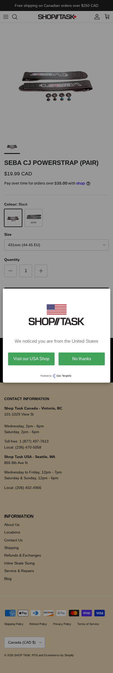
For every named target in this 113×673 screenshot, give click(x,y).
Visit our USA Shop (31, 359)
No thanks (81, 359)
